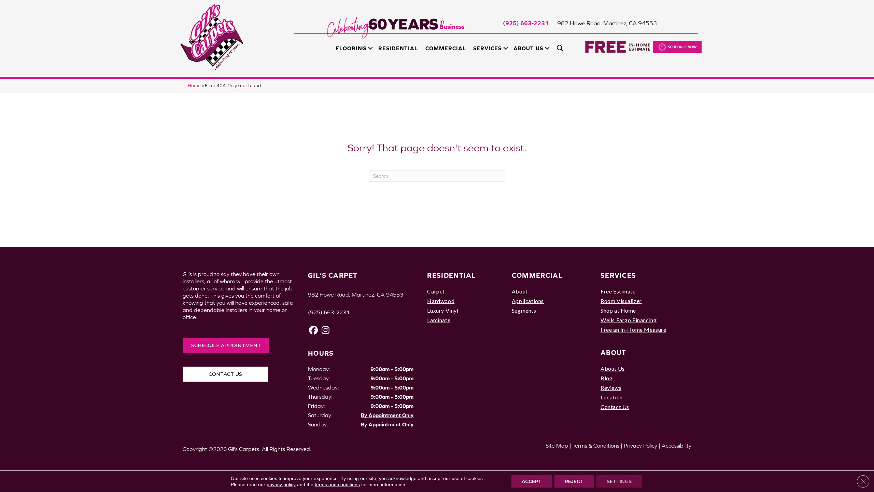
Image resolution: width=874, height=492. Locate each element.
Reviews (611, 387)
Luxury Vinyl (442, 310)
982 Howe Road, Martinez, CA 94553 (607, 23)
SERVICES (618, 275)
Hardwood (440, 301)
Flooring (351, 48)
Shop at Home (618, 310)
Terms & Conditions (596, 445)
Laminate (438, 320)
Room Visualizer (621, 301)
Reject (574, 481)
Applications (528, 301)
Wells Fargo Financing (629, 320)
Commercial (445, 48)
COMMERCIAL (537, 275)
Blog (606, 378)
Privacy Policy (640, 445)
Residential (398, 48)
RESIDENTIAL (451, 275)
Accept (531, 481)
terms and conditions (337, 484)
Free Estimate (618, 291)
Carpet (436, 291)
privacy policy (281, 484)
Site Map (557, 445)
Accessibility (676, 445)
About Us (528, 48)
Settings (619, 481)
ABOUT (613, 352)
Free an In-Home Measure (633, 329)
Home (194, 85)
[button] (370, 48)
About (520, 291)
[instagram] (325, 330)
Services (487, 48)
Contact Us (615, 407)
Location (612, 397)
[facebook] (313, 330)
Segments (524, 310)
